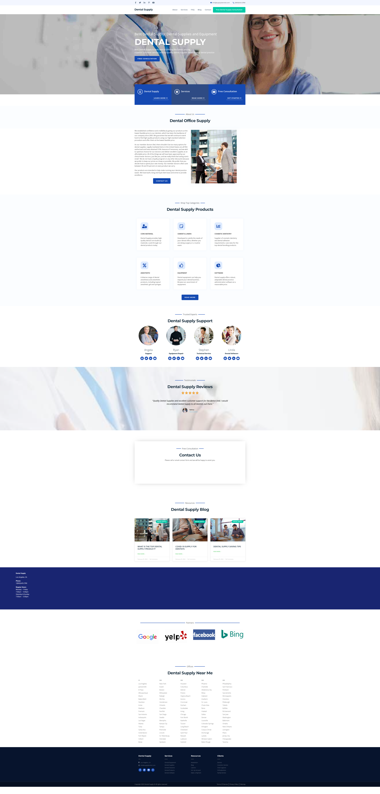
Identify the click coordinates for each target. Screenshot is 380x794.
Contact (208, 10)
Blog (199, 10)
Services (184, 10)
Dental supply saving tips (227, 546)
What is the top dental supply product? (150, 547)
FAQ (192, 10)
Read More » (141, 554)
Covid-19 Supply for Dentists (186, 547)
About (174, 10)
